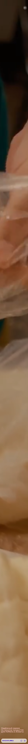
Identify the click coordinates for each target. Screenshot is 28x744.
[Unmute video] (25, 8)
